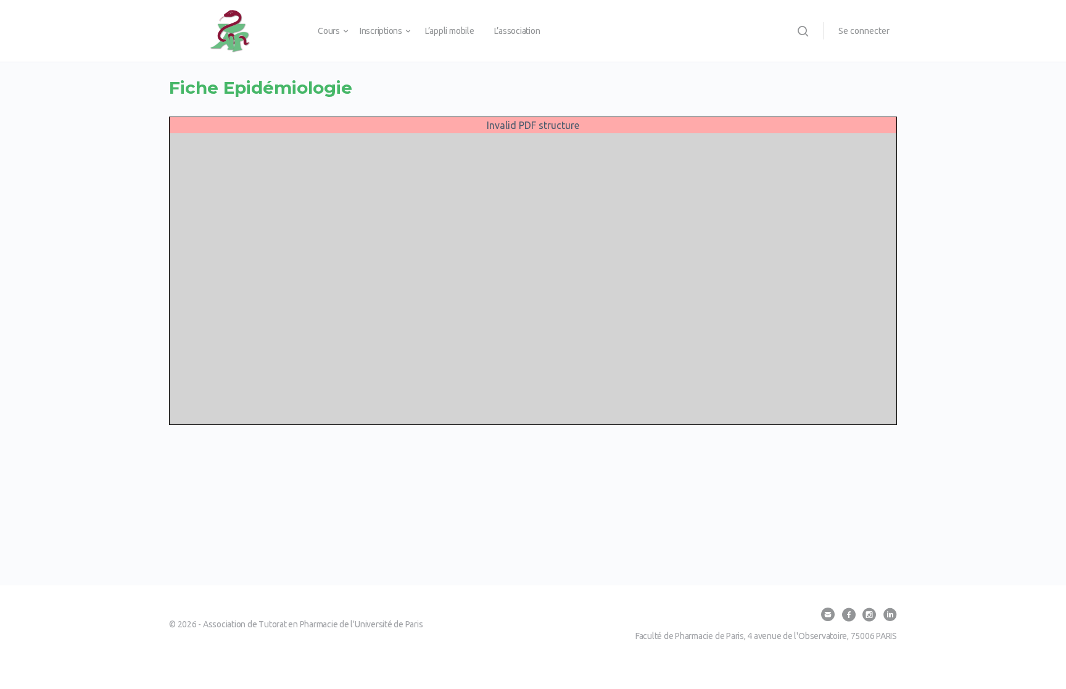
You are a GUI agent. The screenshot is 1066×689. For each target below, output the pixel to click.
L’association (517, 31)
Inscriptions (381, 31)
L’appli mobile (449, 31)
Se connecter (864, 31)
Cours (329, 31)
